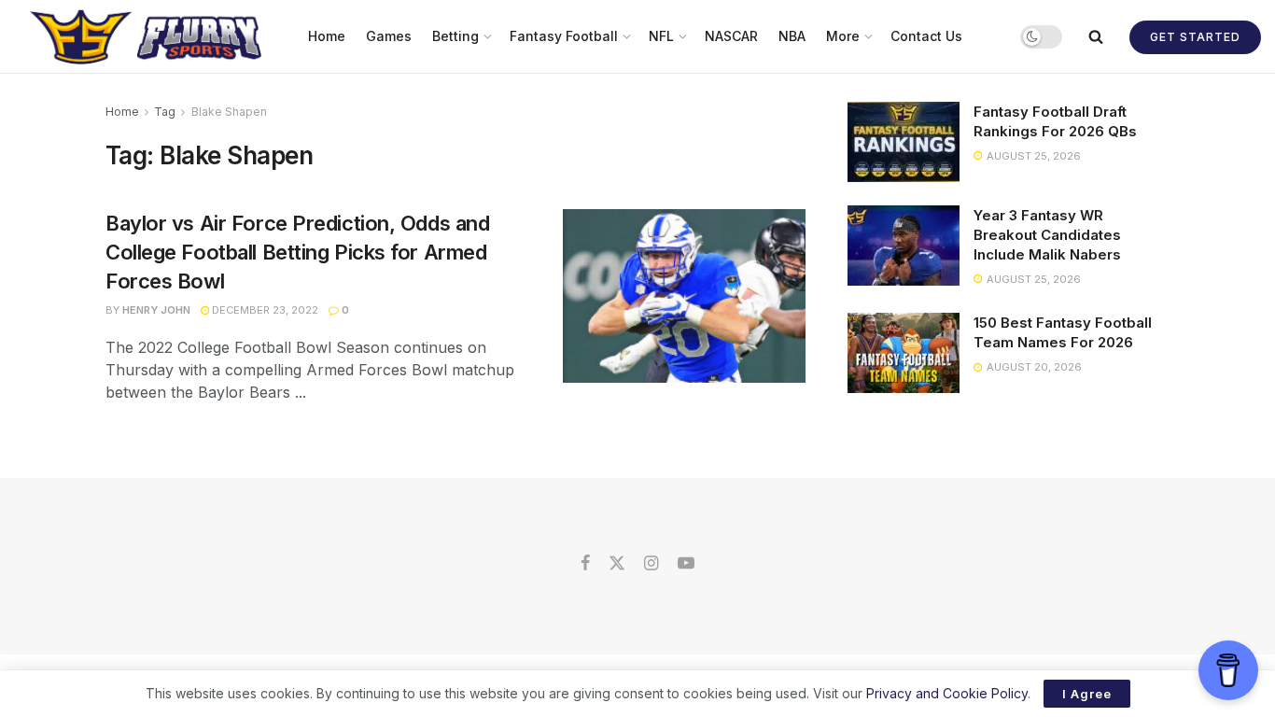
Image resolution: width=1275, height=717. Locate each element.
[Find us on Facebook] (585, 564)
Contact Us (926, 36)
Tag (164, 112)
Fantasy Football (564, 36)
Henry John (156, 309)
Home (326, 36)
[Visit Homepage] (148, 36)
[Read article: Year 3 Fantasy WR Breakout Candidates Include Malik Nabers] (904, 245)
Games (389, 36)
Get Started (1195, 37)
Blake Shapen (229, 112)
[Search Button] (1095, 36)
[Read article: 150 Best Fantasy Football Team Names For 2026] (904, 353)
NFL (661, 36)
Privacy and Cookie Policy (947, 693)
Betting (455, 36)
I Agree (1087, 693)
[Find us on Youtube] (686, 564)
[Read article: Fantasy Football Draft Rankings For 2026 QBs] (904, 142)
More (843, 36)
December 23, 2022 (263, 309)
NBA (792, 36)
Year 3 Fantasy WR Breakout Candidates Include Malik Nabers (1047, 234)
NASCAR (731, 36)
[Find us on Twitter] (617, 564)
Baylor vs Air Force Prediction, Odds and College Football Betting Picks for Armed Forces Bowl (297, 252)
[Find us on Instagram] (651, 564)
